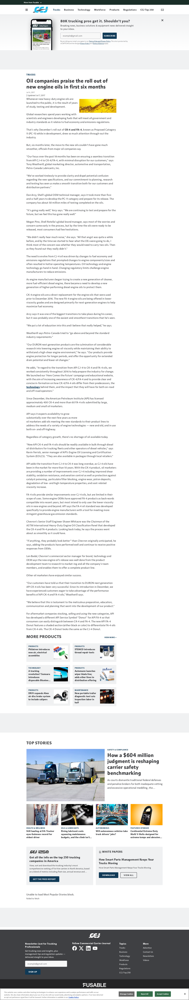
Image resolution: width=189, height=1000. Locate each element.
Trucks (30, 74)
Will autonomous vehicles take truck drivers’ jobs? (112, 833)
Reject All (144, 994)
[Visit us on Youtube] (95, 948)
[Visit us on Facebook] (74, 948)
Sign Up (33, 971)
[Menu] (26, 9)
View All (128, 875)
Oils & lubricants (70, 828)
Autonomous (102, 828)
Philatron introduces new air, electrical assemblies (39, 652)
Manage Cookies (126, 994)
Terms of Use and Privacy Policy (100, 41)
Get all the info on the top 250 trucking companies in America (54, 859)
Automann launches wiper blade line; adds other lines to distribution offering (85, 676)
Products (33, 646)
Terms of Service (98, 43)
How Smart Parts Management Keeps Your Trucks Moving (126, 861)
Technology (34, 668)
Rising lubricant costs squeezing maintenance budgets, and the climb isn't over (75, 834)
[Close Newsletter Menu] (162, 20)
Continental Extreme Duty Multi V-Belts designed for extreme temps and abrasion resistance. (145, 834)
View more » (110, 637)
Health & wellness (35, 828)
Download (108, 875)
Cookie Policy (74, 997)
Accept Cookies (163, 994)
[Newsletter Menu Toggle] (162, 9)
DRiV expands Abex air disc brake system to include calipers (39, 696)
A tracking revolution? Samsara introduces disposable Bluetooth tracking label (39, 676)
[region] (94, 994)
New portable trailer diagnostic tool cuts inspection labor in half (85, 698)
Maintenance (81, 690)
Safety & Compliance (117, 750)
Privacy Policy (85, 43)
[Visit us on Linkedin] (88, 948)
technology (33, 387)
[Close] (185, 994)
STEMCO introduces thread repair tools (85, 651)
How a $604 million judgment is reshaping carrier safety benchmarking (133, 764)
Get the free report (44, 879)
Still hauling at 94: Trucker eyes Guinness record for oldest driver (40, 834)
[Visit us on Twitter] (81, 948)
